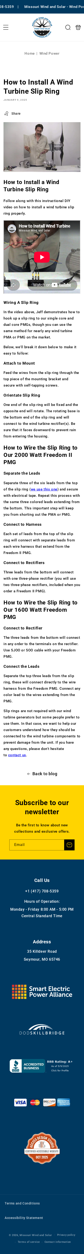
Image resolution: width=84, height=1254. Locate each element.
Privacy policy (66, 1234)
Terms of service (29, 1241)
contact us (17, 755)
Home (29, 53)
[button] (6, 27)
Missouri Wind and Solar (36, 1234)
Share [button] (16, 113)
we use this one (44, 489)
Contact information (58, 1241)
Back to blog (44, 773)
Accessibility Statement (24, 1218)
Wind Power (49, 53)
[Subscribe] (69, 844)
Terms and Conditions (22, 1203)
